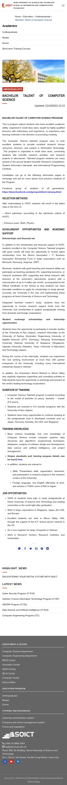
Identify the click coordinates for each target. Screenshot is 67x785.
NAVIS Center (9, 669)
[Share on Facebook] (25, 548)
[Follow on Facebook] (4, 761)
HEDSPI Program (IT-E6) (14, 604)
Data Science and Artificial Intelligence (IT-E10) (25, 610)
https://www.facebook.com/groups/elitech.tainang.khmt (31, 192)
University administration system (18, 718)
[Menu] (63, 5)
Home (18, 16)
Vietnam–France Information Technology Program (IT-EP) (30, 599)
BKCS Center (8, 660)
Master (5, 37)
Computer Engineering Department (19, 655)
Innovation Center (11, 664)
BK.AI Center (8, 673)
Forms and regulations (13, 726)
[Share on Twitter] (30, 548)
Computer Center (10, 678)
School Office (8, 682)
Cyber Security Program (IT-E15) (18, 593)
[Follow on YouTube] (11, 761)
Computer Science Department (17, 651)
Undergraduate (42, 16)
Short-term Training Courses (16, 48)
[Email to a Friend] (36, 548)
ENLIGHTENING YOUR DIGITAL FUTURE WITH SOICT (29, 576)
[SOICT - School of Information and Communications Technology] (7, 5)
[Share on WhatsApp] (19, 548)
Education (28, 16)
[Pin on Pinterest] (42, 548)
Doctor (5, 43)
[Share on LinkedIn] (47, 548)
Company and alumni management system (23, 722)
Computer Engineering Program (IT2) (20, 615)
